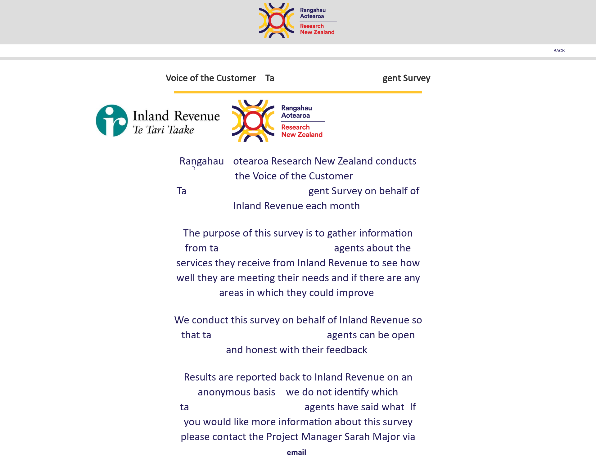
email (296, 453)
